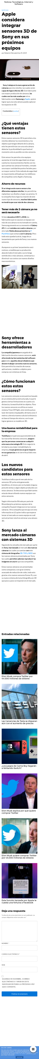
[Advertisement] (19, 310)
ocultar (15, 111)
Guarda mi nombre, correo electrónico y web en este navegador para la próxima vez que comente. (18, 983)
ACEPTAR (19, 1057)
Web (3, 965)
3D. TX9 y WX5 (26, 553)
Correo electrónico (11, 954)
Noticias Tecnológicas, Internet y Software (18, 3)
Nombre (5, 943)
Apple (27, 99)
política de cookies (20, 1053)
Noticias (5, 10)
